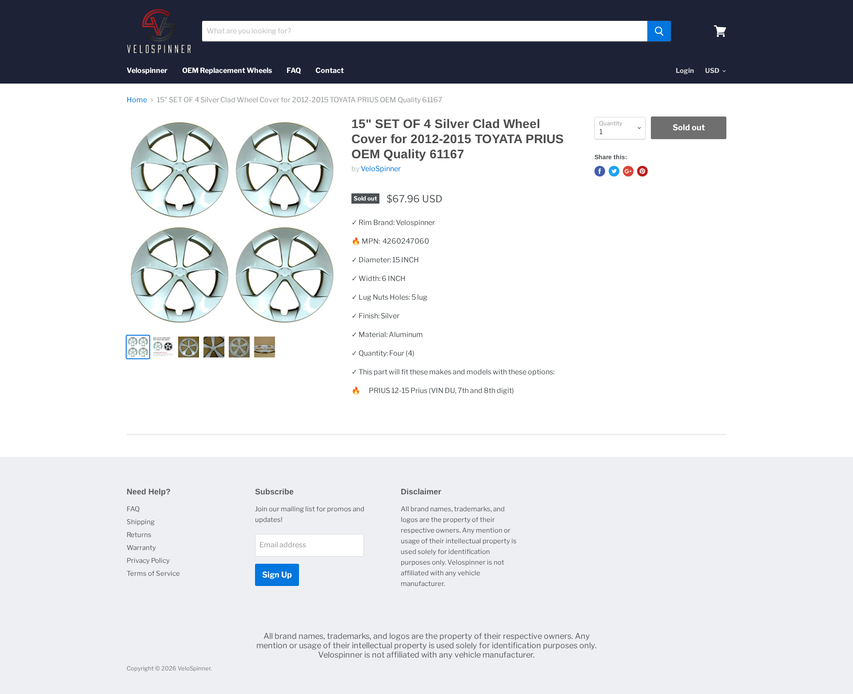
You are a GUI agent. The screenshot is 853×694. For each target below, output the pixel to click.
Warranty (141, 548)
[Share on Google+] (628, 171)
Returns (139, 535)
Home (137, 100)
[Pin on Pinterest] (642, 171)
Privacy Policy (148, 561)
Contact (329, 70)
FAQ (294, 70)
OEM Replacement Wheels (227, 70)
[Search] (659, 31)
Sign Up (277, 574)
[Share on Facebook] (599, 171)
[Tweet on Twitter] (614, 171)
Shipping (141, 522)
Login (685, 71)
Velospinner (147, 70)
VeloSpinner (381, 168)
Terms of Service (153, 574)
